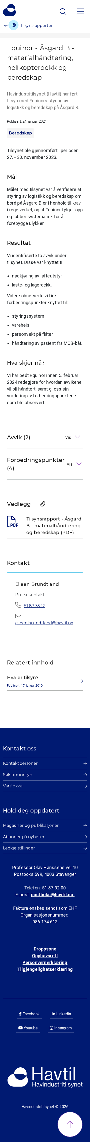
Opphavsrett (45, 955)
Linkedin (63, 1014)
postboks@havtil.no (52, 894)
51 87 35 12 (34, 605)
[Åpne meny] (80, 11)
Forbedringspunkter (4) (40, 464)
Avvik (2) (39, 437)
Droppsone (45, 948)
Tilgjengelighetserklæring (45, 969)
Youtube (30, 1028)
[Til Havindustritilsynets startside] (9, 10)
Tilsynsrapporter (36, 25)
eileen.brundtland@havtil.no (44, 623)
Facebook (31, 1014)
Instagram (62, 1028)
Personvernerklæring (44, 962)
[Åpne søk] (63, 11)
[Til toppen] (70, 1124)
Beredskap (20, 133)
